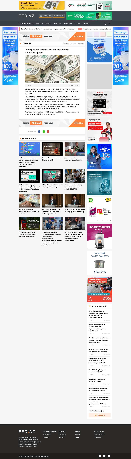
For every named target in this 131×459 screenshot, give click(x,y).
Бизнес (48, 23)
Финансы (39, 23)
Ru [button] (110, 23)
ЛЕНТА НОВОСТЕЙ (99, 306)
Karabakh (60, 16)
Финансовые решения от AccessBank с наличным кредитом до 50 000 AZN (87, 29)
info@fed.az (98, 437)
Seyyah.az (47, 16)
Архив (77, 437)
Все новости (100, 415)
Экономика (57, 23)
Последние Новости (26, 23)
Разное (77, 23)
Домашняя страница (69, 43)
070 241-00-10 (99, 432)
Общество (68, 23)
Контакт (61, 437)
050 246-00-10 (99, 434)
